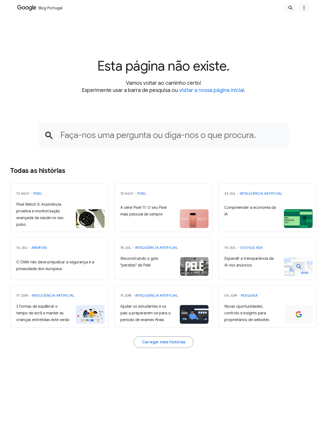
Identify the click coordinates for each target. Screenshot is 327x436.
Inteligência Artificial (261, 193)
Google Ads (251, 247)
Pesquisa (249, 295)
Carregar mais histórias (163, 342)
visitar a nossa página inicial (211, 90)
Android (39, 247)
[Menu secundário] (304, 7)
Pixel (37, 193)
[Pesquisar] (290, 7)
